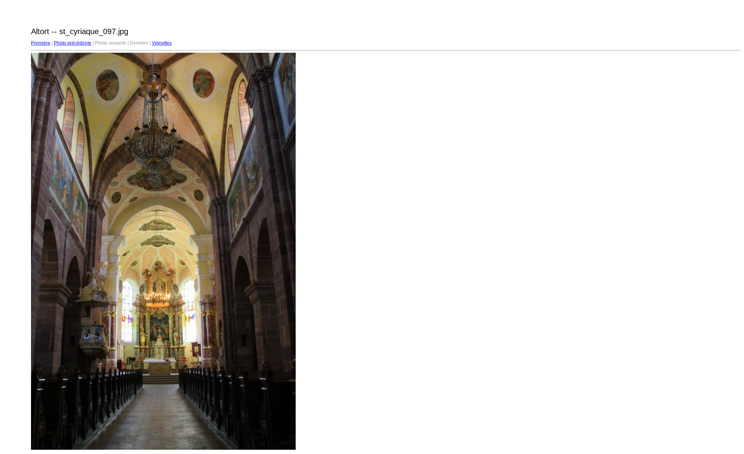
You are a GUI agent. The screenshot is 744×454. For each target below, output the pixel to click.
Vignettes (162, 43)
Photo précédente (72, 43)
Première (40, 43)
